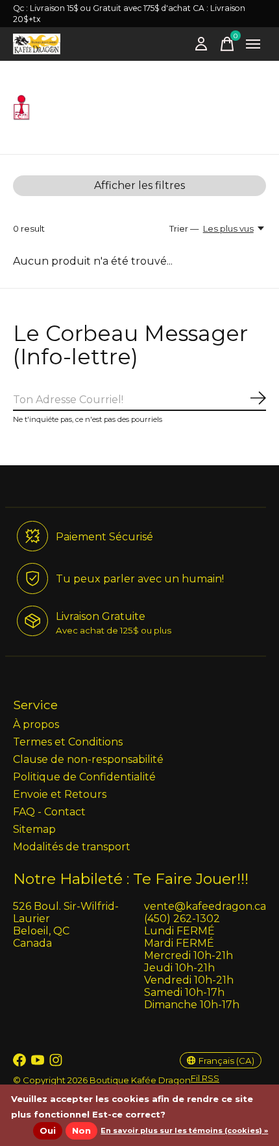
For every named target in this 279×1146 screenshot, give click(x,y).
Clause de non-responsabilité (88, 759)
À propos (36, 724)
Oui (48, 1130)
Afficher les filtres (139, 185)
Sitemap (34, 829)
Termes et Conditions (68, 742)
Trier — (184, 228)
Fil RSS (205, 1078)
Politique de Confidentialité (84, 777)
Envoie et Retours (59, 794)
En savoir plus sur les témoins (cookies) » (184, 1130)
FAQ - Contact (49, 812)
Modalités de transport (71, 847)
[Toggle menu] (253, 44)
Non (81, 1130)
